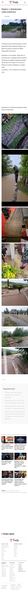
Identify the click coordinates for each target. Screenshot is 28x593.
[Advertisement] (14, 89)
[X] (17, 16)
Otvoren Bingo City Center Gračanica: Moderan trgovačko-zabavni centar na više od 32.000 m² (20, 482)
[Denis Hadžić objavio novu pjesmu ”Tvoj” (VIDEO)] (8, 456)
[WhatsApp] (13, 429)
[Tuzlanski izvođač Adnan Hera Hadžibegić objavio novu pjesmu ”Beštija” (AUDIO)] (8, 474)
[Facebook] (14, 16)
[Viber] (21, 16)
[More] (24, 16)
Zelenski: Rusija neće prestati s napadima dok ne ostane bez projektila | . (13, 395)
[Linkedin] (17, 429)
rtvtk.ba (4, 379)
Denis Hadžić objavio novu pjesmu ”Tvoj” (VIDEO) (7, 463)
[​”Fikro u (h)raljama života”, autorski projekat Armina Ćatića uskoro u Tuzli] (8, 439)
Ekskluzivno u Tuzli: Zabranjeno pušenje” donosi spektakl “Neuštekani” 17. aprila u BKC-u (20, 464)
